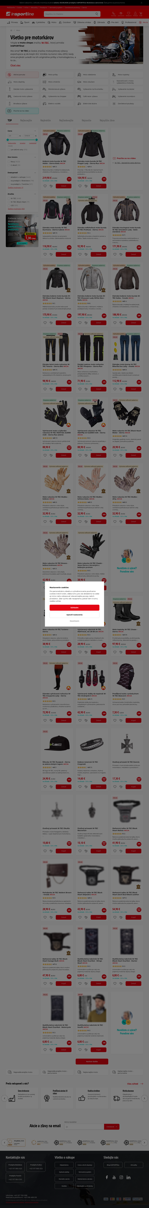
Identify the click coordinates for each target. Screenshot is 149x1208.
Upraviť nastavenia (74, 615)
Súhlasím (74, 608)
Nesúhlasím (74, 621)
